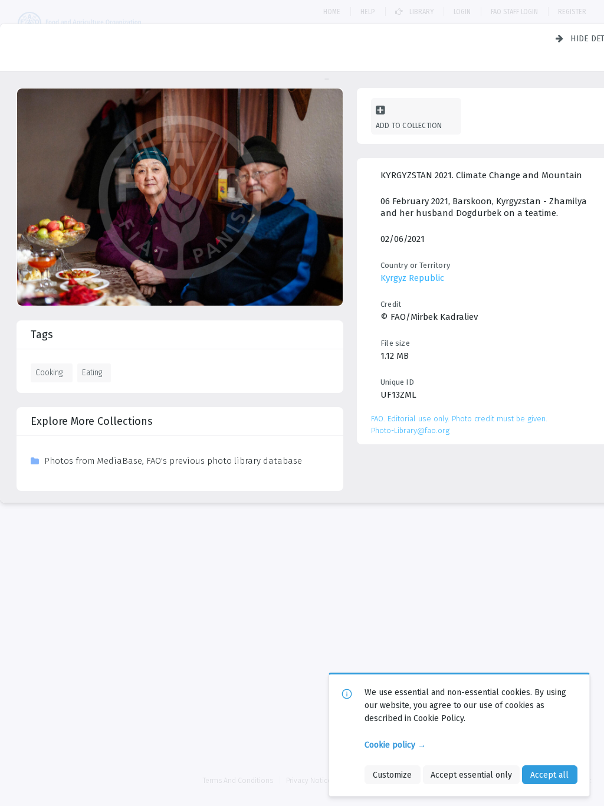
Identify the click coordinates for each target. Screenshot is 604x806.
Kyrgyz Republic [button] (412, 278)
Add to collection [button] (409, 125)
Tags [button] (42, 334)
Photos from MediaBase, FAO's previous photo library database (173, 461)
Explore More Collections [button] (92, 421)
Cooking (49, 372)
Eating (92, 372)
